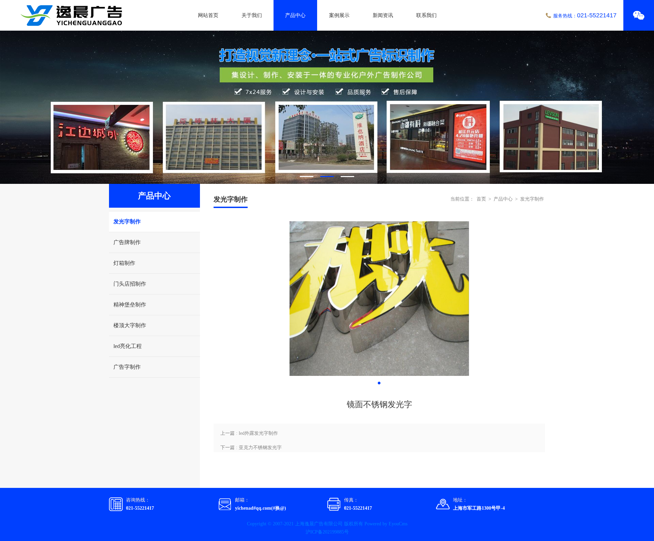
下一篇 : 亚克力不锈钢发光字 (251, 447)
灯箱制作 (124, 263)
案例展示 (339, 15)
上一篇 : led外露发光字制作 (249, 433)
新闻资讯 (383, 15)
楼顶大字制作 (129, 325)
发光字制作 (127, 221)
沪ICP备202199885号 (327, 532)
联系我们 (426, 15)
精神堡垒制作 (129, 304)
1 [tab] (306, 176)
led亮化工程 (127, 346)
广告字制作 (127, 367)
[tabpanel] (327, 107)
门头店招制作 (129, 284)
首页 (481, 199)
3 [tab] (347, 176)
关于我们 (252, 15)
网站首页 (208, 15)
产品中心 (295, 15)
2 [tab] (327, 176)
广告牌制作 (127, 242)
